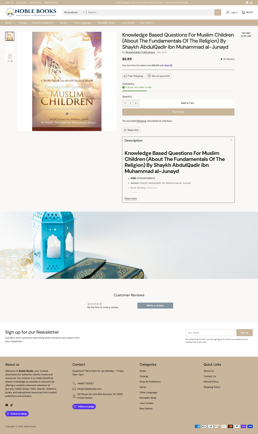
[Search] (218, 12)
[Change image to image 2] (9, 47)
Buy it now (178, 111)
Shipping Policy (212, 387)
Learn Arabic (147, 403)
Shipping (141, 120)
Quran (143, 387)
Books (143, 370)
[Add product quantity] (136, 103)
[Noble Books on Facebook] (247, 3)
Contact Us (210, 376)
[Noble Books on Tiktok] (251, 3)
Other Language (148, 392)
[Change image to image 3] (9, 57)
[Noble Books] (31, 12)
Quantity (127, 96)
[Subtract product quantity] (125, 103)
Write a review (155, 305)
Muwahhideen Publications (140, 52)
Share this (133, 130)
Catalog (144, 376)
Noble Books (30, 426)
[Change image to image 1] (9, 36)
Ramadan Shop (148, 397)
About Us (209, 370)
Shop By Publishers (150, 381)
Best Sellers (146, 408)
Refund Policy (211, 381)
